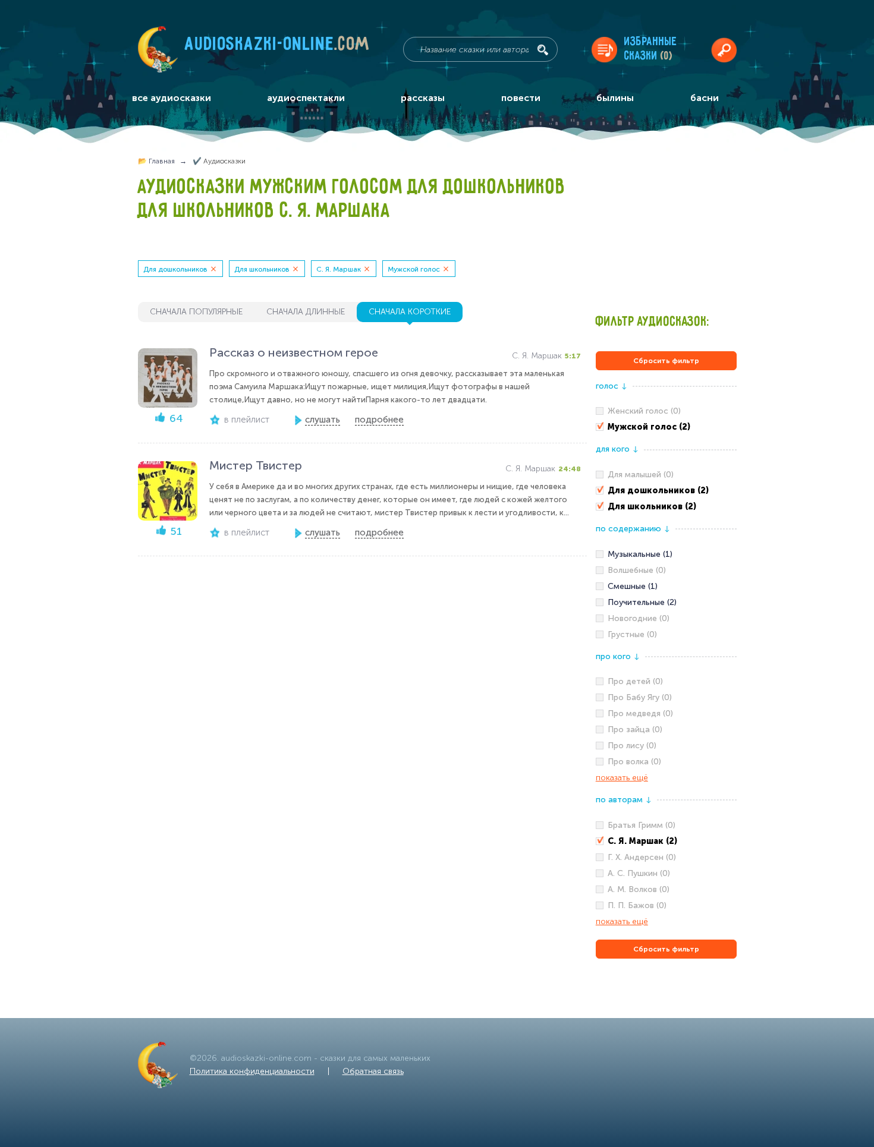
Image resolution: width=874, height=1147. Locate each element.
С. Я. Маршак (338, 269)
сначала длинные (305, 312)
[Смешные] (666, 587)
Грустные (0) (632, 634)
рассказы (423, 97)
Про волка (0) (634, 762)
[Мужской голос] (666, 427)
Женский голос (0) (644, 411)
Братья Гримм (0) (641, 825)
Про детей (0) (635, 681)
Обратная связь (373, 1071)
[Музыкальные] (666, 554)
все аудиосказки (171, 97)
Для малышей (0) (641, 474)
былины (615, 97)
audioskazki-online (277, 47)
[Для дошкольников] (666, 491)
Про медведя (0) (640, 713)
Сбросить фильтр (666, 361)
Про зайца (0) (635, 729)
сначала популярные (196, 312)
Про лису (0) (632, 745)
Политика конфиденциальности (252, 1071)
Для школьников (262, 269)
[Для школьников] (666, 507)
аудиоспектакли (306, 97)
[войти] (724, 49)
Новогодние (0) (638, 618)
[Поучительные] (666, 603)
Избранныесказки (650, 49)
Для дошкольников (175, 269)
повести (520, 97)
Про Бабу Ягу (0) (640, 697)
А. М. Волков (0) (638, 889)
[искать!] (543, 49)
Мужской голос (414, 269)
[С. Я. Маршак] (666, 841)
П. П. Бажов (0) (637, 905)
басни (704, 97)
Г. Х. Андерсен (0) (642, 857)
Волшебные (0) (637, 570)
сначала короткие (410, 312)
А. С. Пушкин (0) (639, 873)
